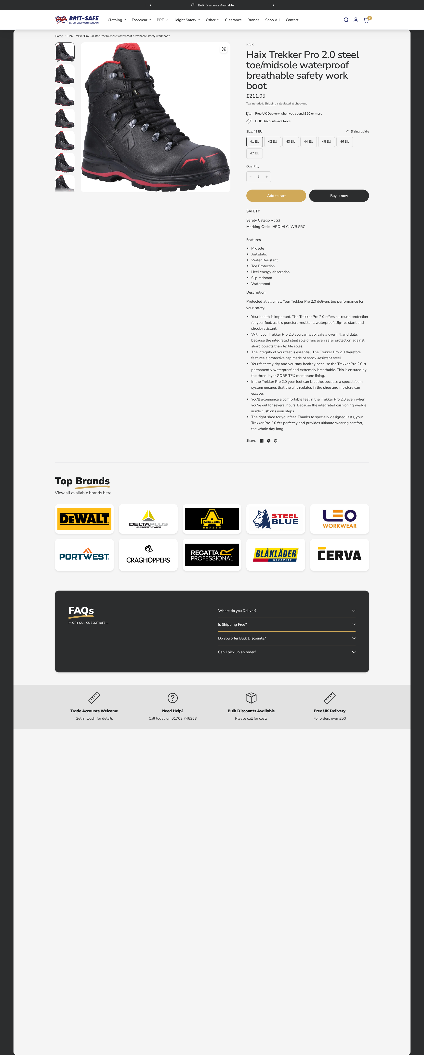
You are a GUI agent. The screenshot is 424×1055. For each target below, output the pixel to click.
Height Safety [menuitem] (184, 19)
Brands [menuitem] (253, 19)
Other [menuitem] (210, 19)
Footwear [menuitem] (139, 19)
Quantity (252, 166)
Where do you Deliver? (237, 610)
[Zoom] (223, 49)
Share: (251, 440)
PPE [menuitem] (160, 19)
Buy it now (339, 195)
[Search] (346, 20)
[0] (365, 20)
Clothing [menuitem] (115, 19)
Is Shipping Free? (232, 624)
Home (59, 36)
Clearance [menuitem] (233, 19)
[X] (269, 441)
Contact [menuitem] (292, 19)
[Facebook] (262, 441)
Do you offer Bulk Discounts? (242, 638)
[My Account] (356, 20)
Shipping (270, 103)
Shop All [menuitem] (272, 19)
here (107, 493)
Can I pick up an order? (237, 652)
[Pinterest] (275, 441)
